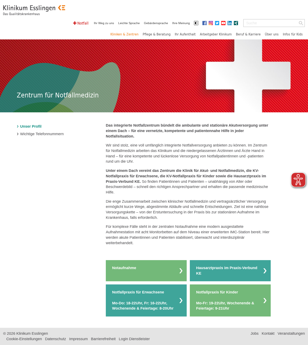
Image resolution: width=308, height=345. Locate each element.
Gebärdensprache (156, 23)
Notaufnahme (124, 268)
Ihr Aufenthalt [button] (185, 34)
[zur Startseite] (34, 10)
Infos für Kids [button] (293, 34)
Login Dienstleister (134, 339)
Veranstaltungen (291, 333)
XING (237, 23)
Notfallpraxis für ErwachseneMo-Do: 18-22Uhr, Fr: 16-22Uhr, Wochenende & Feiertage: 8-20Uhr (142, 300)
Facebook (205, 23)
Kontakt (268, 333)
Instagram (212, 23)
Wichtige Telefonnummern (42, 134)
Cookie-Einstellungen (24, 339)
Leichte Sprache (129, 23)
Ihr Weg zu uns (104, 23)
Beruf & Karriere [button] (248, 34)
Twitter (218, 23)
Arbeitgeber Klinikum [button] (216, 34)
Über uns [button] (272, 34)
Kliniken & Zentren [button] (124, 34)
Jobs (255, 333)
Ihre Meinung (181, 23)
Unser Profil (30, 126)
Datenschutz (55, 339)
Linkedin (231, 23)
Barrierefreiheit (103, 339)
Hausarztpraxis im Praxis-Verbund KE (226, 270)
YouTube (224, 23)
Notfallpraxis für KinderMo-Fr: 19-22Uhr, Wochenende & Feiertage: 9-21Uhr (225, 300)
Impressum (78, 339)
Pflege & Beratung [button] (157, 34)
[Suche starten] (300, 23)
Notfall (83, 23)
